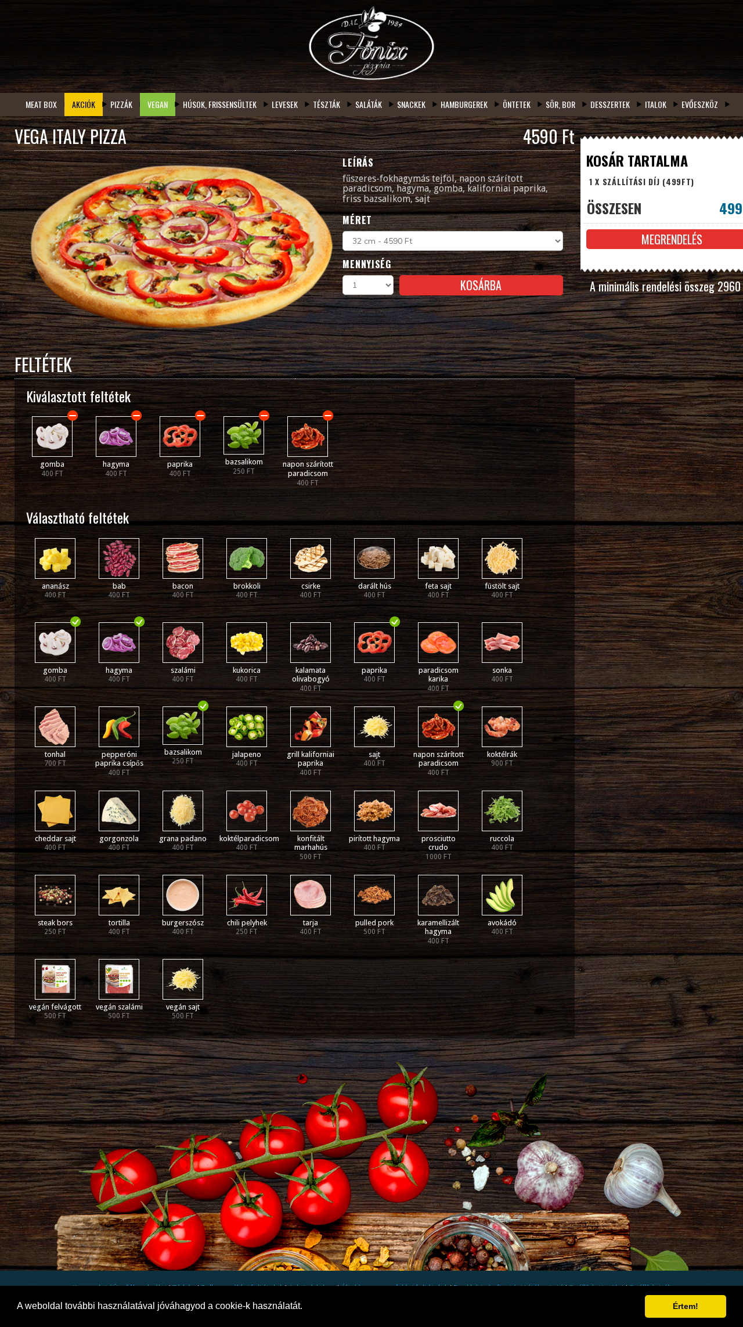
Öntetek (517, 104)
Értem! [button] (685, 1306)
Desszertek (610, 104)
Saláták (368, 104)
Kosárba (481, 285)
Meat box (41, 104)
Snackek (411, 104)
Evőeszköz (699, 104)
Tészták (326, 104)
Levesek (285, 104)
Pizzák (121, 104)
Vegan (157, 104)
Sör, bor (560, 104)
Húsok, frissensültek (220, 104)
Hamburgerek (464, 104)
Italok (655, 104)
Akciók (83, 104)
